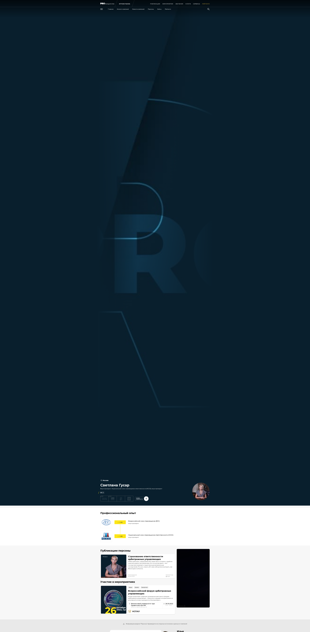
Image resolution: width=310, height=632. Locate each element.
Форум (130, 587)
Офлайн (137, 587)
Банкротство (144, 587)
